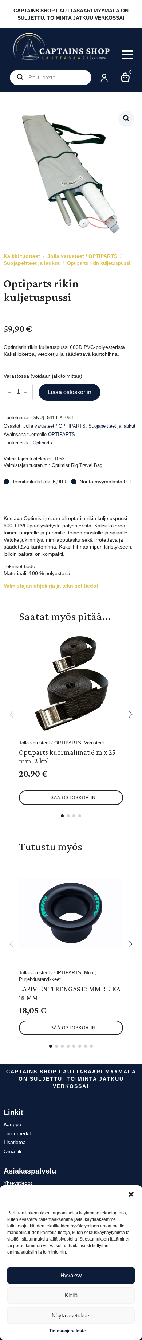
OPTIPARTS (61, 434)
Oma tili (12, 1151)
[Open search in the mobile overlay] (50, 77)
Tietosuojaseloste (67, 1330)
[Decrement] (9, 392)
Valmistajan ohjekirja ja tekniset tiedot (51, 586)
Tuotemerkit (17, 1133)
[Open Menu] (127, 54)
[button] (131, 1194)
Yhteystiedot (18, 1183)
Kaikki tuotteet (22, 256)
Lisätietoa (15, 1142)
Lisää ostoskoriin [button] (71, 797)
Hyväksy (71, 1275)
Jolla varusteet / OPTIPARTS (82, 256)
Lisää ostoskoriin (69, 392)
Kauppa (12, 1124)
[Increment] (25, 392)
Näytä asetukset (71, 1315)
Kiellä (71, 1295)
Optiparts (42, 442)
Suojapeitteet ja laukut (32, 263)
